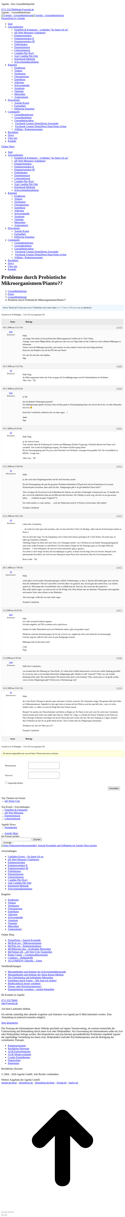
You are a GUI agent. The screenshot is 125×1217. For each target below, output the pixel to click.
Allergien (12, 914)
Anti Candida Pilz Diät (19, 883)
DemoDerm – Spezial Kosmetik (24, 940)
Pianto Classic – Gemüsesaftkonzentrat (28, 954)
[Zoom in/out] (12, 1212)
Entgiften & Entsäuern (16, 809)
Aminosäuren (15, 929)
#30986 (119, 658)
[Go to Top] (62, 1208)
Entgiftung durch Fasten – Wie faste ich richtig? (32, 980)
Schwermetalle (15, 917)
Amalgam (13, 920)
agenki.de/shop (9, 1082)
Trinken (12, 902)
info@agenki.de (25, 9)
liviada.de (62, 1082)
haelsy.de (73, 1082)
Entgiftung (13, 911)
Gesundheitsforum (17, 291)
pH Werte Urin (12, 801)
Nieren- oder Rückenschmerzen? (25, 986)
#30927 (119, 516)
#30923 (119, 466)
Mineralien (13, 926)
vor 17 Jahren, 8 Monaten (67, 308)
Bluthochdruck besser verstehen (24, 983)
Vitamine (12, 923)
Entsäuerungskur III (18, 868)
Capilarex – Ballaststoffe (20, 957)
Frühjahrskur (14, 871)
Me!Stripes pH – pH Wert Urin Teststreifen (30, 951)
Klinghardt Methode (18, 885)
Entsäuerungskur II (17, 865)
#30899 (119, 366)
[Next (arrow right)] (6, 1215)
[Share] (6, 1212)
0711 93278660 (9, 9)
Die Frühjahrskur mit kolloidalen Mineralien (30, 977)
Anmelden (114, 788)
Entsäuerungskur (16, 862)
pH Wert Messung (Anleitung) (23, 859)
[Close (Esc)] (2, 1212)
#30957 (119, 568)
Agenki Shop (11, 833)
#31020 (119, 688)
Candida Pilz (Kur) (17, 880)
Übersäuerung (15, 908)
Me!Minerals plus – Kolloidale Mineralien (29, 949)
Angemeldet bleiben (15, 783)
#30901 (119, 428)
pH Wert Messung (14, 812)
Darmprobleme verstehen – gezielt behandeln (31, 989)
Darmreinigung (12, 815)
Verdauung (13, 905)
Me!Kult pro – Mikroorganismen (25, 943)
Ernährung (13, 899)
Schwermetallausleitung (20, 888)
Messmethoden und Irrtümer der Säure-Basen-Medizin (36, 974)
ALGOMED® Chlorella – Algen (25, 960)
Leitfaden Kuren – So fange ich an (25, 856)
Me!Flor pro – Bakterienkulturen (24, 946)
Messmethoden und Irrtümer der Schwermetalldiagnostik (37, 971)
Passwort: (9, 775)
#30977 (119, 610)
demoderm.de (26, 1082)
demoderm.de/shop (45, 1082)
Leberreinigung (12, 818)
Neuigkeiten (11, 827)
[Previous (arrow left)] (2, 1215)
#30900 (119, 389)
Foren (11, 294)
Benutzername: (10, 766)
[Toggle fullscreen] (9, 1212)
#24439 (119, 327)
